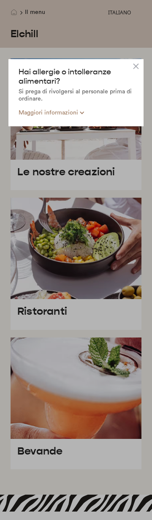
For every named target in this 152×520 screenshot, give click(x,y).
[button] (52, 113)
